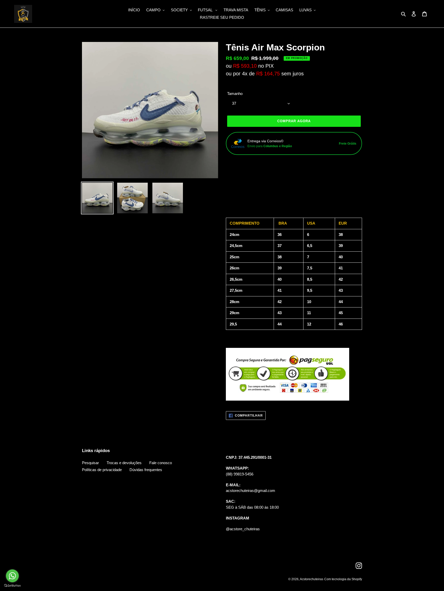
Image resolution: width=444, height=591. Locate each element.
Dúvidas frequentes (146, 469)
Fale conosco (160, 463)
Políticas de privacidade (102, 469)
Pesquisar (90, 463)
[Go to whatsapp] (12, 575)
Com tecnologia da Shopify (343, 579)
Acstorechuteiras (311, 579)
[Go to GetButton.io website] (12, 585)
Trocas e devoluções (124, 463)
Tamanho (235, 93)
